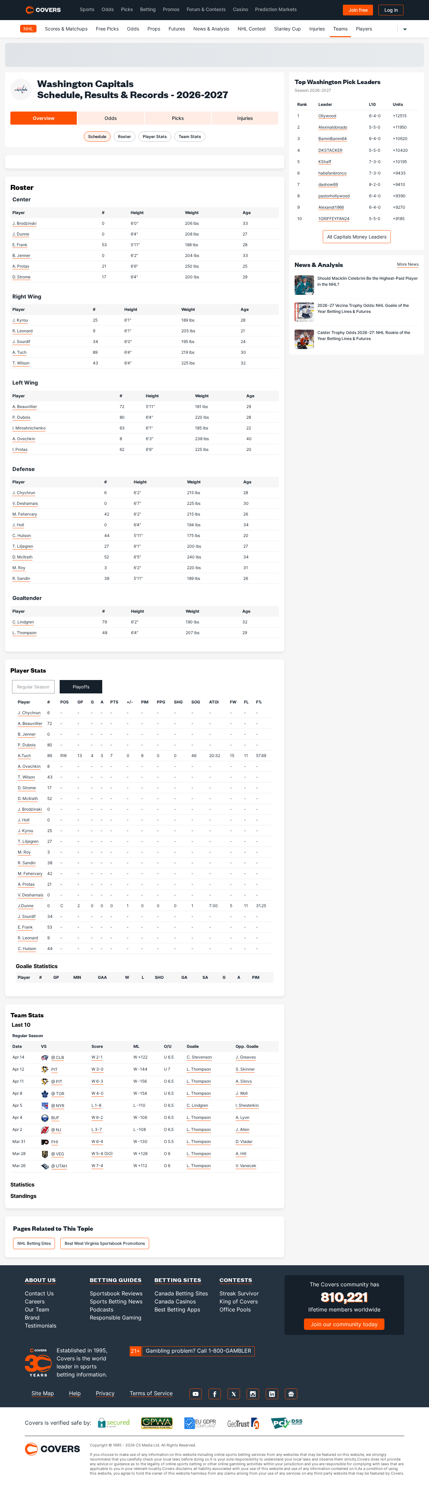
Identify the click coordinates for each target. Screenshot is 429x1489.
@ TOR (57, 1093)
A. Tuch (19, 352)
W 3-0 (97, 1069)
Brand (32, 1317)
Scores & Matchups (66, 28)
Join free (358, 10)
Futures (177, 28)
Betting (148, 9)
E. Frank (19, 244)
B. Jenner (21, 255)
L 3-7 (96, 1129)
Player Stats (155, 136)
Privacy (105, 1393)
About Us (40, 1280)
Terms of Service (151, 1393)
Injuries (317, 28)
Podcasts (101, 1309)
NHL (28, 28)
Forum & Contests (206, 9)
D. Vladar (244, 1141)
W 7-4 (97, 1165)
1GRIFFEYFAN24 (334, 218)
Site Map (43, 1393)
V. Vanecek (246, 1165)
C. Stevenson (199, 1057)
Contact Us (39, 1293)
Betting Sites (178, 1280)
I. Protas (19, 449)
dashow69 (328, 184)
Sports (87, 9)
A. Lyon (242, 1117)
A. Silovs (244, 1081)
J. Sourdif (21, 341)
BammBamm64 (332, 138)
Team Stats (190, 136)
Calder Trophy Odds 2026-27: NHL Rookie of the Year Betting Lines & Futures (363, 335)
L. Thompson (24, 632)
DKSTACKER (330, 150)
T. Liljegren (22, 546)
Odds (108, 9)
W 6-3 (97, 1081)
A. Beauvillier (24, 406)
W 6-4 (97, 1141)
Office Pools (235, 1309)
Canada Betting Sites (181, 1293)
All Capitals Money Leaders (356, 237)
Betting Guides (116, 1280)
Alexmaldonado (332, 127)
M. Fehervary (24, 514)
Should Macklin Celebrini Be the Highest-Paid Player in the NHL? (367, 281)
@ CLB (57, 1057)
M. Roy (18, 567)
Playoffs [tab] (81, 686)
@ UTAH (59, 1165)
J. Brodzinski (24, 223)
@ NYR (57, 1105)
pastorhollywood (334, 195)
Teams (340, 28)
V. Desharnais (25, 503)
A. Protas (20, 266)
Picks (127, 9)
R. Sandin (21, 578)
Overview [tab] (44, 118)
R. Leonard (22, 330)
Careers (35, 1301)
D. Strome (21, 276)
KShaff (324, 161)
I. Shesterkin (247, 1105)
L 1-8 (96, 1105)
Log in (391, 10)
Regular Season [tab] (33, 686)
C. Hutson (21, 535)
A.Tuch (24, 755)
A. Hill (241, 1153)
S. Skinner (245, 1069)
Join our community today (344, 1324)
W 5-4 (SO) (102, 1153)
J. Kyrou (20, 320)
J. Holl (18, 524)
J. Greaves (246, 1057)
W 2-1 (97, 1057)
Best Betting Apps (177, 1309)
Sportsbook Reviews (116, 1293)
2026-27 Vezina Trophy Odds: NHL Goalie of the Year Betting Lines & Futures (363, 308)
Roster (124, 136)
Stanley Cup (287, 28)
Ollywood (327, 115)
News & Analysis (211, 28)
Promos (171, 9)
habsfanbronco (332, 173)
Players (364, 28)
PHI (54, 1141)
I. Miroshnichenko (29, 427)
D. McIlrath (22, 556)
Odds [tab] (111, 118)
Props (153, 28)
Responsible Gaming (115, 1317)
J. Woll (242, 1093)
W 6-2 (97, 1117)
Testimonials (40, 1325)
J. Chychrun (23, 492)
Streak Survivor (239, 1293)
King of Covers (239, 1301)
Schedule (97, 136)
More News (408, 264)
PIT (54, 1069)
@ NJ (56, 1129)
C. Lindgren (23, 621)
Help (75, 1393)
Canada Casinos (175, 1301)
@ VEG (57, 1153)
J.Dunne (26, 905)
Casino (240, 9)
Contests (236, 1280)
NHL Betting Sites (34, 1243)
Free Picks (107, 28)
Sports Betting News (116, 1301)
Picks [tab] (178, 118)
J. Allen (242, 1129)
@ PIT (56, 1081)
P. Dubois (21, 417)
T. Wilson (20, 362)
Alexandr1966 (331, 207)
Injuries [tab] (245, 118)
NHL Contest (252, 28)
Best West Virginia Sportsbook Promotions (105, 1243)
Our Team (37, 1309)
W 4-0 (97, 1093)
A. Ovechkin (23, 438)
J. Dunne (20, 233)
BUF (55, 1117)
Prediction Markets (276, 9)
